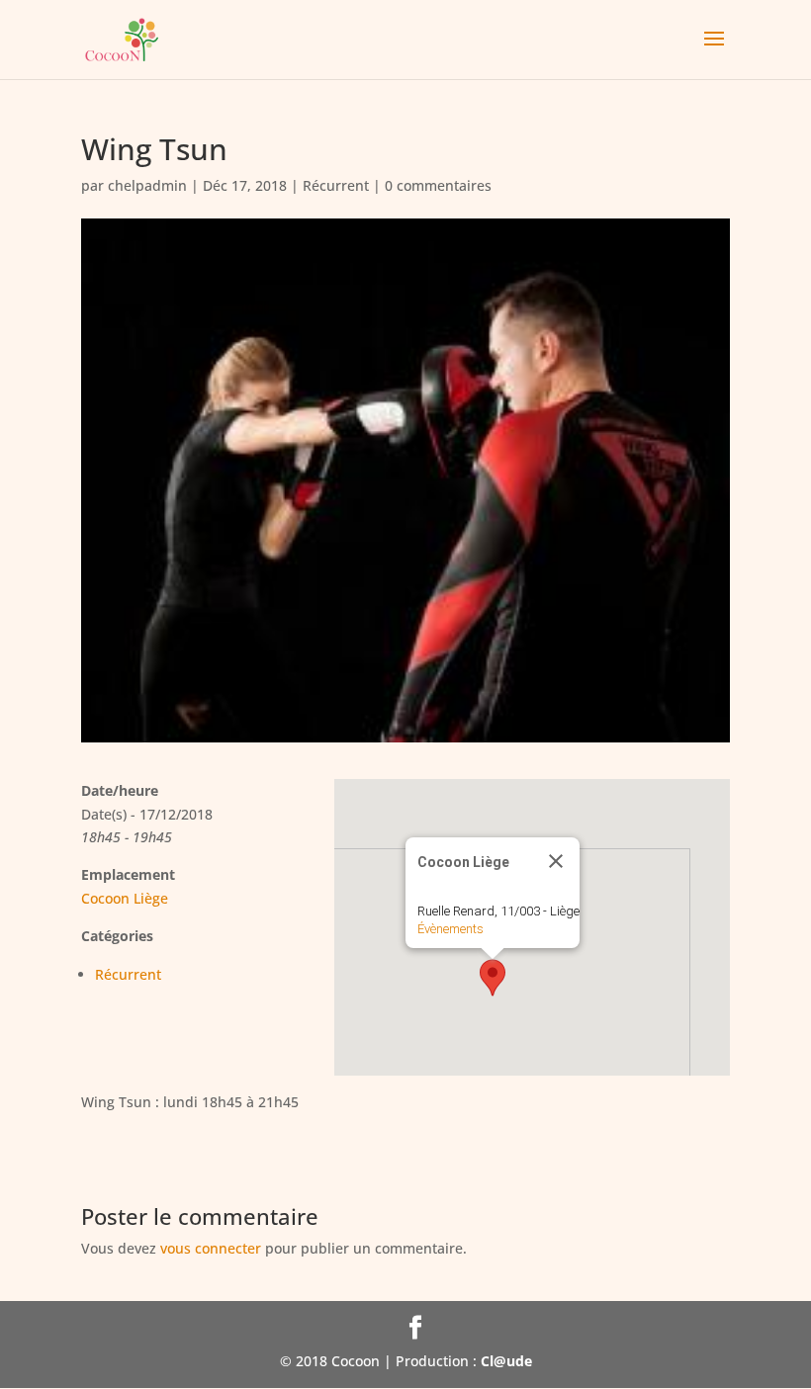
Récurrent (336, 185)
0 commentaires (438, 185)
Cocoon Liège (124, 898)
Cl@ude (506, 1360)
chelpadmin (147, 185)
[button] (492, 978)
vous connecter (210, 1248)
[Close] (556, 861)
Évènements (450, 928)
